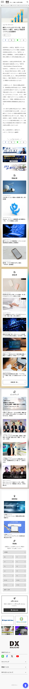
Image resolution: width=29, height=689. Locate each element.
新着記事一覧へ (14, 382)
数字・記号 (7, 589)
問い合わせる (14, 610)
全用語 (6, 552)
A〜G (5, 580)
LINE (3, 656)
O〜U (5, 585)
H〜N (18, 580)
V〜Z (18, 585)
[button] (5, 40)
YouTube (18, 656)
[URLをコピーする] (23, 40)
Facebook (8, 656)
